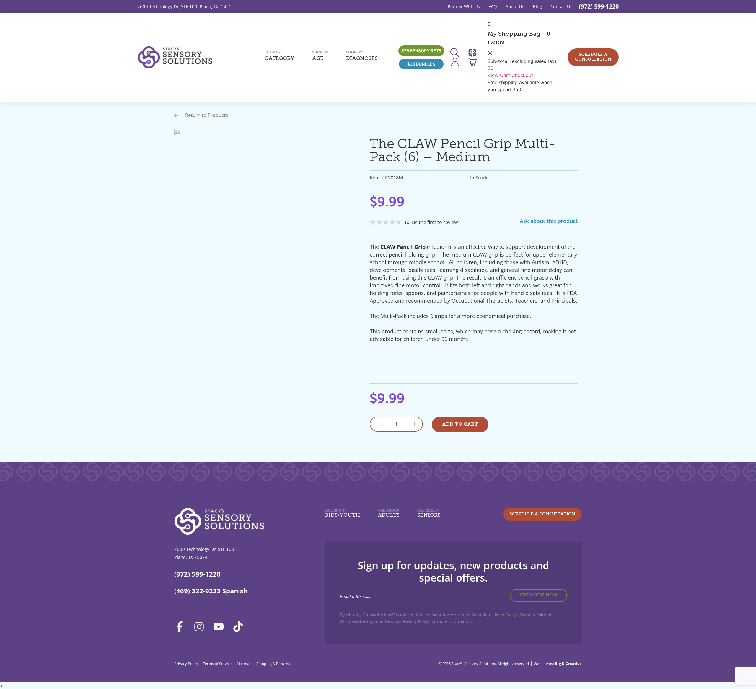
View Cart (499, 75)
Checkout (522, 75)
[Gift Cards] (474, 52)
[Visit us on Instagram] (201, 626)
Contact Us (561, 6)
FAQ (492, 6)
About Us (515, 6)
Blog (537, 6)
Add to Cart (460, 424)
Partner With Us (464, 6)
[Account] (456, 61)
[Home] (174, 57)
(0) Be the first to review (431, 222)
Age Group (342, 513)
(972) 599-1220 (599, 6)
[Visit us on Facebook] (181, 626)
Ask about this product (549, 220)
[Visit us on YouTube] (220, 626)
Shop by (279, 55)
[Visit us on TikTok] (240, 626)
